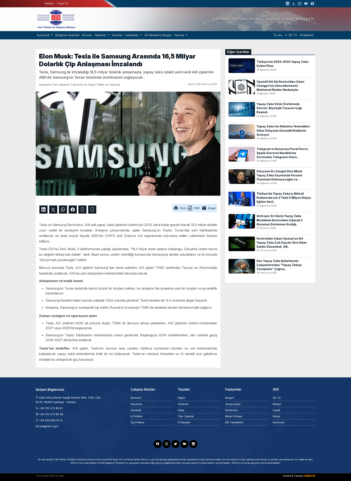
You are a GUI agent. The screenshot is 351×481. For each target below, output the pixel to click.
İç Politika (136, 416)
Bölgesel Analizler (67, 35)
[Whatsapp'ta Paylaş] (63, 209)
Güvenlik (136, 410)
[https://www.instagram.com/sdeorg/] (299, 3)
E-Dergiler (184, 422)
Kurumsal (278, 422)
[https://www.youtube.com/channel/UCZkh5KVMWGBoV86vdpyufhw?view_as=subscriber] (306, 3)
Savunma (136, 404)
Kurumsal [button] (43, 35)
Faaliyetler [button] (132, 35)
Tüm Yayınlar (186, 416)
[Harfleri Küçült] (92, 209)
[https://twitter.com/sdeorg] (293, 3)
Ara (279, 35)
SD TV (292, 35)
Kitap (181, 410)
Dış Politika (137, 422)
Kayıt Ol (63, 3)
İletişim (49, 3)
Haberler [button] (100, 35)
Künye (276, 416)
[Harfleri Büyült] (82, 209)
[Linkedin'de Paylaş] (43, 209)
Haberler (308, 35)
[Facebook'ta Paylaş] (73, 209)
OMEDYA (309, 475)
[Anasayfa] (56, 18)
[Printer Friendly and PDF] (194, 208)
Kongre (229, 397)
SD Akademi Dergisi (157, 35)
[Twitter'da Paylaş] (53, 209)
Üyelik (276, 410)
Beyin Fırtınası (233, 416)
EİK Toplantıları (234, 422)
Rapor (181, 397)
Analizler (183, 404)
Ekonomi (136, 397)
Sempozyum (232, 404)
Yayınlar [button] (179, 35)
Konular (87, 35)
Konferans (231, 410)
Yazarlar (117, 35)
